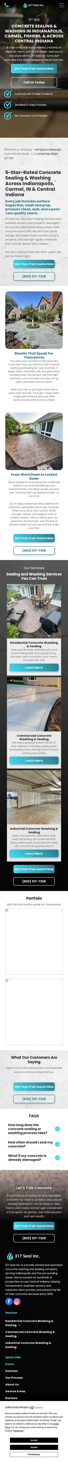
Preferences (34, 1454)
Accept (34, 1440)
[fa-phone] (6, 7)
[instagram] (17, 1302)
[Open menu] (61, 5)
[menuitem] (34, 1323)
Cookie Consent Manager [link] (16, 1407)
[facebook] (9, 1302)
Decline (34, 1447)
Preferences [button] (18, 1431)
